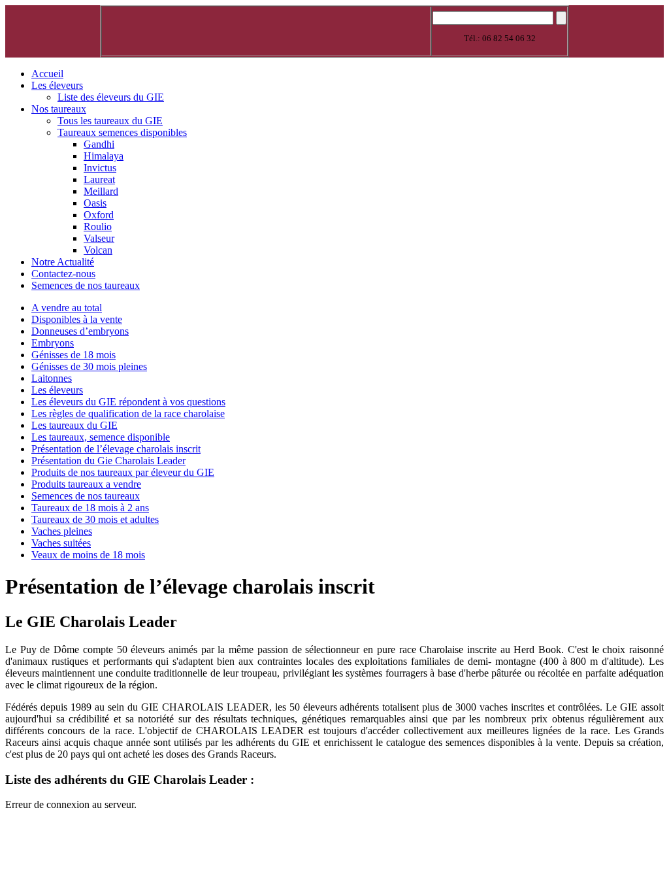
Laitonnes (51, 378)
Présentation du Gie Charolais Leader (108, 460)
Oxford (99, 214)
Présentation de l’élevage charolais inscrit (116, 448)
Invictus (100, 167)
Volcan (98, 250)
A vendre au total (66, 307)
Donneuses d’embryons (80, 331)
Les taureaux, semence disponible (100, 437)
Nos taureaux (58, 108)
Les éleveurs (57, 85)
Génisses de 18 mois (73, 354)
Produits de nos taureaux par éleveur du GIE (122, 472)
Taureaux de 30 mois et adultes (95, 519)
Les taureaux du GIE (74, 425)
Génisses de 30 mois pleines (89, 366)
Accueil (47, 73)
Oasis (95, 203)
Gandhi (99, 144)
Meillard (101, 191)
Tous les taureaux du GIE (110, 120)
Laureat (99, 179)
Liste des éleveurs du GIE (110, 97)
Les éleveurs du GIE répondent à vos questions (128, 401)
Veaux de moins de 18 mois (88, 554)
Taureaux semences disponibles (122, 132)
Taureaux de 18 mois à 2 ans (90, 507)
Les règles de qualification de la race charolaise (128, 413)
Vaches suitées (61, 542)
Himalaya (103, 155)
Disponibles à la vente (76, 319)
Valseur (99, 238)
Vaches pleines (61, 531)
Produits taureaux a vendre (86, 484)
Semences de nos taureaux (85, 285)
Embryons (52, 342)
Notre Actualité (62, 261)
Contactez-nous (63, 273)
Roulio (98, 226)
